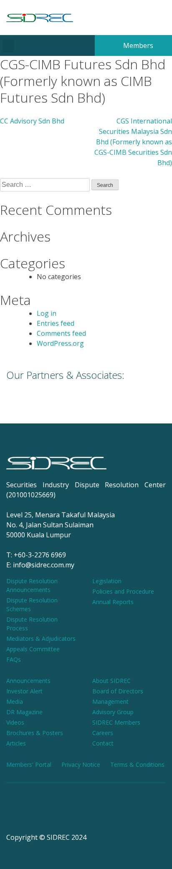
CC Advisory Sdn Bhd (32, 121)
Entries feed (55, 323)
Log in (46, 313)
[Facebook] (19, 813)
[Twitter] (119, 813)
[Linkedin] (152, 813)
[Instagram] (52, 813)
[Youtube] (86, 813)
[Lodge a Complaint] (160, 17)
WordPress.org (60, 343)
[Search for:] (45, 184)
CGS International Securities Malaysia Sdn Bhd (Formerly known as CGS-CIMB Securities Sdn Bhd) (133, 141)
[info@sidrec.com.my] (143, 17)
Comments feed (61, 333)
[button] (8, 46)
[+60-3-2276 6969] (126, 17)
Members (137, 45)
